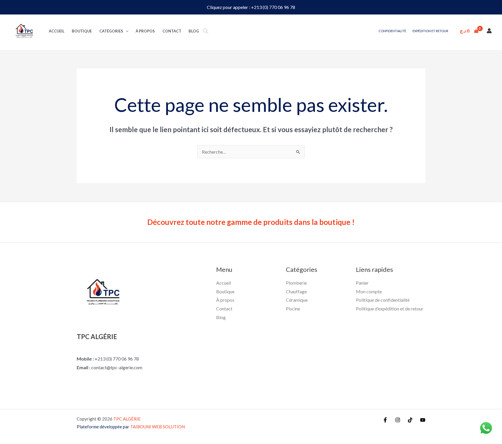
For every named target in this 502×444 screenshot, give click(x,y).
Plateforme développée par (131, 426)
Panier (362, 282)
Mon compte (369, 291)
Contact (171, 31)
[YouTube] (422, 420)
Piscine (293, 308)
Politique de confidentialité (383, 300)
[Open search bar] (206, 30)
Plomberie (296, 282)
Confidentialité (392, 31)
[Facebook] (385, 420)
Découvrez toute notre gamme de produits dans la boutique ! (251, 222)
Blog (194, 31)
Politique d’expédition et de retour (389, 308)
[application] (125, 31)
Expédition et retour (430, 31)
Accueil (56, 31)
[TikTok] (410, 420)
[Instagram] (397, 420)
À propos (145, 31)
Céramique (297, 300)
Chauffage (296, 291)
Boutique (82, 31)
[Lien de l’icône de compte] (489, 30)
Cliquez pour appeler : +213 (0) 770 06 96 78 (251, 7)
